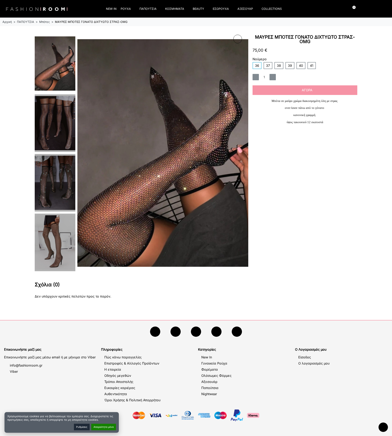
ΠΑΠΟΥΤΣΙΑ (148, 8)
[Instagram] (196, 332)
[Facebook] (155, 332)
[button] (307, 9)
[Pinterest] (237, 332)
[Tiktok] (216, 332)
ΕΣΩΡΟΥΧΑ (221, 8)
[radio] (257, 65)
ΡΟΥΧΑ (126, 8)
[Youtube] (175, 332)
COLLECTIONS (272, 8)
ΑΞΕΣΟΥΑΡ (245, 8)
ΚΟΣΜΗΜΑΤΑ (174, 8)
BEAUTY (198, 8)
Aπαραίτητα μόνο (104, 426)
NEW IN (111, 8)
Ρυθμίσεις (81, 426)
